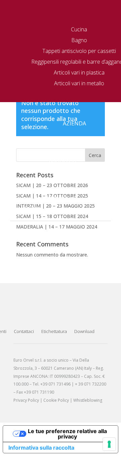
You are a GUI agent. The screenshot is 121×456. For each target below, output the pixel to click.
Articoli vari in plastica (79, 72)
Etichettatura (54, 331)
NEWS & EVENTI (56, 180)
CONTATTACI (59, 199)
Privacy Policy (26, 400)
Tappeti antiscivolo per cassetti (79, 51)
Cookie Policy (56, 400)
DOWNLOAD (61, 189)
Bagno (79, 40)
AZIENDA (74, 123)
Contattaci (24, 331)
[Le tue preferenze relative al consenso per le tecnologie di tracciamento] (109, 444)
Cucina (79, 29)
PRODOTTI (63, 162)
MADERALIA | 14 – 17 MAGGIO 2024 (56, 226)
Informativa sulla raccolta (41, 447)
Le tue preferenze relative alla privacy (67, 434)
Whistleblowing (87, 400)
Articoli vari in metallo (79, 83)
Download (84, 331)
